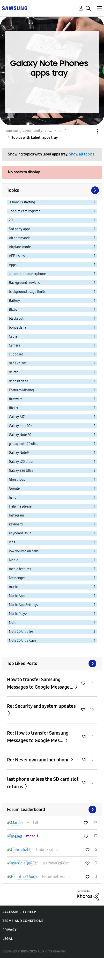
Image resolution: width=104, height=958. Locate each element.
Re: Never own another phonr (38, 760)
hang (12, 497)
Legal (7, 939)
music (13, 587)
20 (11, 220)
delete (13, 372)
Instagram (16, 515)
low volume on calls (23, 551)
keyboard (16, 524)
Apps (12, 265)
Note (12, 623)
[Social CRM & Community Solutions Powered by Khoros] (88, 895)
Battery (14, 301)
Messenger (17, 578)
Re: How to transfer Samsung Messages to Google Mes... (37, 736)
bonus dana (17, 327)
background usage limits (27, 292)
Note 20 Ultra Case (22, 641)
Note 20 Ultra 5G (21, 632)
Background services (24, 283)
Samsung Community (24, 130)
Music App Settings (23, 605)
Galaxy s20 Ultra (21, 462)
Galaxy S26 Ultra (21, 471)
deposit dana (18, 381)
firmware (15, 399)
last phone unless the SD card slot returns (43, 782)
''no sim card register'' (25, 211)
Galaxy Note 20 (20, 435)
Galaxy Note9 (19, 453)
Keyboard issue (20, 533)
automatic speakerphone (27, 274)
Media (13, 560)
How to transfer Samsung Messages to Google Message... (40, 683)
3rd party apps (19, 229)
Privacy (9, 930)
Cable (13, 336)
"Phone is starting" (22, 202)
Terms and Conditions (23, 921)
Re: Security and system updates (41, 706)
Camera (14, 345)
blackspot (16, 319)
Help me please (20, 506)
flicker (13, 408)
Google (14, 488)
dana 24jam (17, 363)
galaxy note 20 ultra (23, 444)
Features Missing (21, 390)
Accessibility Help (19, 912)
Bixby (13, 310)
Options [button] (89, 131)
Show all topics (81, 154)
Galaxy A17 (17, 417)
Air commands (19, 238)
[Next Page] (94, 190)
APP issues (17, 256)
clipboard (16, 354)
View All (52, 663)
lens (12, 542)
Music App (17, 596)
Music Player (18, 614)
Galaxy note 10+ (20, 426)
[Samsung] (14, 8)
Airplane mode (20, 247)
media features (20, 569)
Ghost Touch (18, 480)
